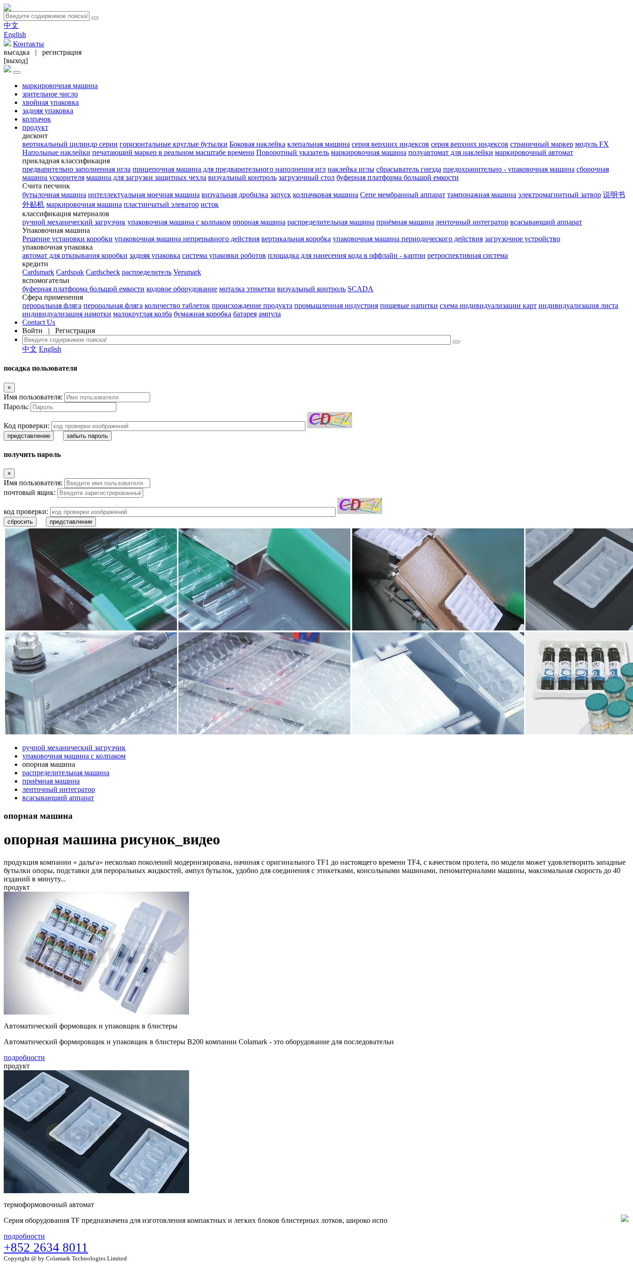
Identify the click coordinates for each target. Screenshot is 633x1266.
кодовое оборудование (181, 289)
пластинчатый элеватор (161, 204)
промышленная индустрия (336, 305)
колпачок (36, 119)
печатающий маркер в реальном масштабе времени (173, 152)
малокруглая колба (142, 314)
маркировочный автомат (534, 152)
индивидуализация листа (578, 305)
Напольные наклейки (56, 152)
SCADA (360, 289)
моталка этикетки (247, 289)
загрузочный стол (307, 177)
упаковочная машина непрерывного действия (187, 239)
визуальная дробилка (235, 195)
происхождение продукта (252, 305)
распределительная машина (330, 222)
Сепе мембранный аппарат (402, 195)
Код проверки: (27, 426)
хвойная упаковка (50, 102)
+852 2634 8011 (46, 1247)
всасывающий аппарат (546, 222)
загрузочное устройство (522, 239)
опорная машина (259, 222)
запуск (280, 195)
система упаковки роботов (224, 255)
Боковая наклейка (257, 144)
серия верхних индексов (390, 144)
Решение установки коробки (67, 239)
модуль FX (592, 144)
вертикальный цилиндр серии (70, 144)
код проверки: (26, 511)
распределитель (146, 272)
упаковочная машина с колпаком (179, 222)
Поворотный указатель (292, 152)
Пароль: (16, 407)
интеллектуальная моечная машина (144, 195)
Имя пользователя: (33, 397)
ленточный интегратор (472, 222)
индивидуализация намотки (66, 314)
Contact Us (38, 322)
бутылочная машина (54, 195)
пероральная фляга (52, 305)
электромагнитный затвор (559, 195)
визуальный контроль (242, 177)
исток (210, 204)
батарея (245, 314)
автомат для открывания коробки (74, 255)
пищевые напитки (409, 305)
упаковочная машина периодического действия (408, 239)
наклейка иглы (351, 169)
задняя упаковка (47, 111)
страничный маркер (541, 144)
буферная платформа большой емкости (397, 177)
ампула (270, 314)
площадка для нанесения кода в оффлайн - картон (346, 255)
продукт (35, 127)
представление (28, 435)
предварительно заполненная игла (76, 169)
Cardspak (70, 272)
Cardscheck (103, 272)
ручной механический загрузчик (74, 222)
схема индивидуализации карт (488, 305)
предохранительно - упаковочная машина (509, 169)
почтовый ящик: (30, 492)
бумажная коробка (202, 314)
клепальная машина (318, 144)
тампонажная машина (481, 195)
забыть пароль (87, 435)
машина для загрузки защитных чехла (146, 177)
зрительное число (50, 94)
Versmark (187, 272)
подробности (24, 1057)
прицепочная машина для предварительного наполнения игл (229, 169)
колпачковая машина (325, 195)
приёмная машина (405, 222)
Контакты (28, 44)
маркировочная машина (60, 86)
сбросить (20, 521)
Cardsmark (38, 272)
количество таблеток (177, 305)
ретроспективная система (467, 255)
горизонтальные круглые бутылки (174, 144)
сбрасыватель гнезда (408, 169)
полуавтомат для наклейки (450, 152)
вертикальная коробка (296, 239)
